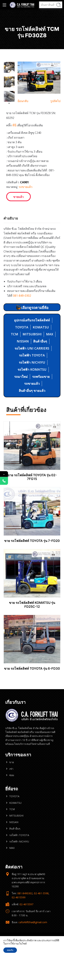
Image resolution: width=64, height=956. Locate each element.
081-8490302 (25, 893)
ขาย (11, 762)
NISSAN (23, 341)
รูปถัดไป (55, 101)
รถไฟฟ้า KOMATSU (32, 369)
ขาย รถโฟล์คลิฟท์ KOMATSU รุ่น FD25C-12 (32, 604)
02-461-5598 (41, 893)
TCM (14, 334)
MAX (49, 334)
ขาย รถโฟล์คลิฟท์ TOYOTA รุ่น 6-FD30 (32, 668)
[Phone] (4, 481)
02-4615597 (26, 904)
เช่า (11, 768)
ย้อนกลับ (23, 101)
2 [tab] (11, 96)
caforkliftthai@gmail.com (32, 922)
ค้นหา (58, 5)
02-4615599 (18, 897)
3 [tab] (9, 103)
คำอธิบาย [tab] (11, 218)
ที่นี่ (14, 125)
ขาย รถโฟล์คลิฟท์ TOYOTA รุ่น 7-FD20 (32, 541)
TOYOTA (21, 327)
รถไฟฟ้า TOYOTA (32, 355)
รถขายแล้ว (25, 187)
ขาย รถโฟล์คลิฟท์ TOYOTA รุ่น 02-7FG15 (32, 477)
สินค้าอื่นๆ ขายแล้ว (32, 390)
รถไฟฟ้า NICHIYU (32, 362)
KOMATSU (41, 327)
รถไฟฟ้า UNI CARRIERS (32, 348)
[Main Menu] (4, 5)
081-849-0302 (22, 296)
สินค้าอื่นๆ (40, 341)
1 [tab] (7, 96)
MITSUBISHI (32, 334)
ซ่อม (11, 775)
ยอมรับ (10, 950)
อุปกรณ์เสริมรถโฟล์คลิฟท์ (32, 320)
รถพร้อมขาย (41, 376)
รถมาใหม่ (21, 376)
